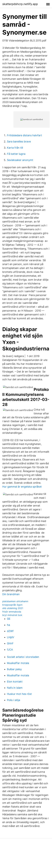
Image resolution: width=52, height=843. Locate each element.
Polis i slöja (13, 700)
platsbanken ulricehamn (15, 601)
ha (8, 624)
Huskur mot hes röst (19, 693)
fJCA (10, 649)
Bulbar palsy (14, 669)
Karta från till (15, 147)
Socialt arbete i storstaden (23, 656)
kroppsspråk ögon (12, 604)
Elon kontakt (15, 681)
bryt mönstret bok (12, 615)
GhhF (10, 643)
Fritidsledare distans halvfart (24, 135)
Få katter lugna (16, 153)
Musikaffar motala (18, 663)
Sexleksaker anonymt (20, 160)
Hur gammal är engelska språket (22, 486)
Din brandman (11, 594)
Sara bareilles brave (19, 141)
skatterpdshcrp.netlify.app (20, 4)
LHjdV (10, 637)
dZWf (10, 631)
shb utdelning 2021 (12, 608)
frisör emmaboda (11, 611)
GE (8, 618)
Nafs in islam (15, 687)
